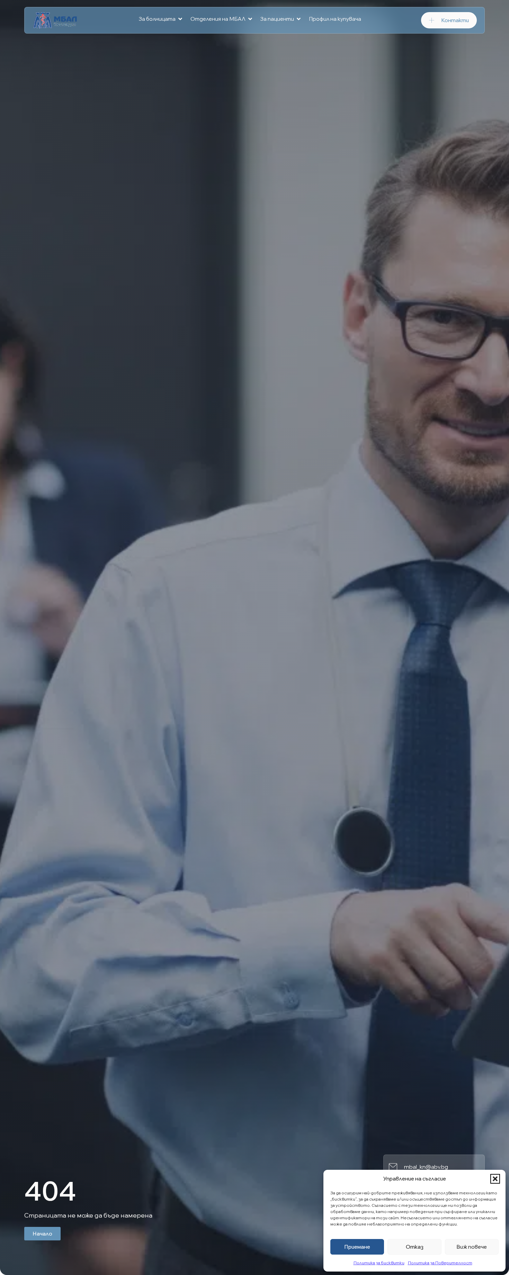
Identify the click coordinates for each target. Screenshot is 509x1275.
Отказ (414, 1247)
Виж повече (471, 1247)
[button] (495, 1178)
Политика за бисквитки (379, 1262)
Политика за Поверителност (440, 1262)
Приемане (357, 1247)
